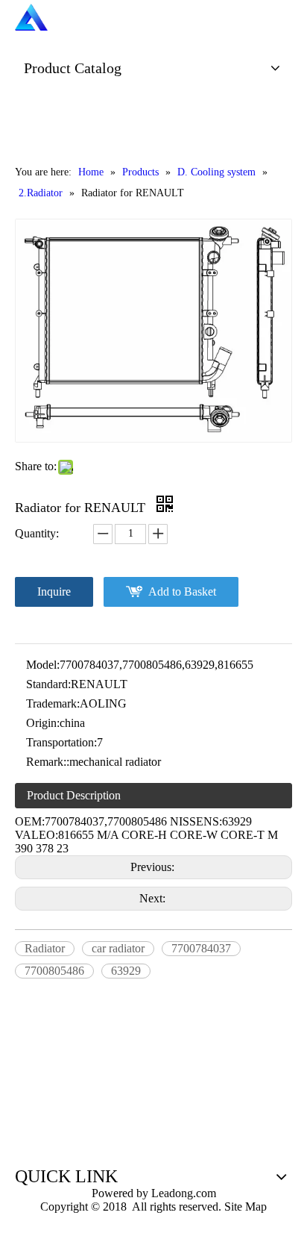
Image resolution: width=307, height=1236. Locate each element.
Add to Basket (182, 591)
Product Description (74, 795)
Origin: (43, 723)
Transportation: (61, 742)
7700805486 (54, 970)
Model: (43, 664)
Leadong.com (182, 1193)
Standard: (48, 684)
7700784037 (201, 948)
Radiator (45, 948)
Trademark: (53, 703)
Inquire (54, 591)
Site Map (245, 1206)
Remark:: (47, 761)
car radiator (118, 948)
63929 (126, 970)
